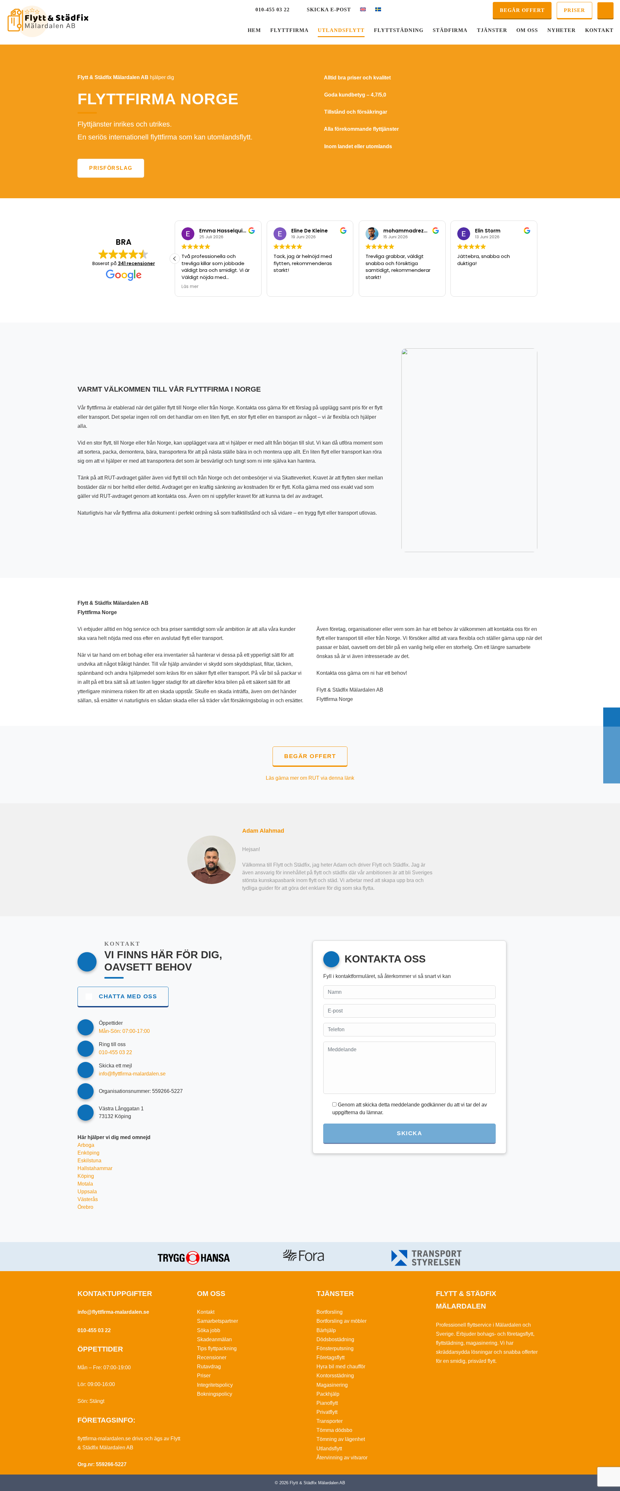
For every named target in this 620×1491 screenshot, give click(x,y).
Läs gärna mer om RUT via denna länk (310, 778)
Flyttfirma (289, 30)
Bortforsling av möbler (341, 1321)
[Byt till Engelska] (363, 10)
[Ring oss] (611, 736)
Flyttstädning (398, 30)
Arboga (86, 1145)
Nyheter (561, 30)
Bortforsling (329, 1312)
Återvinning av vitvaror (341, 1457)
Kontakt (599, 30)
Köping (86, 1176)
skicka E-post (329, 9)
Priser (574, 10)
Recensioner (211, 1357)
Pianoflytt (327, 1403)
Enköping (88, 1153)
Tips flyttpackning (217, 1348)
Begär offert (310, 756)
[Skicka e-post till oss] (611, 755)
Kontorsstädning (335, 1375)
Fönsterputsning (335, 1348)
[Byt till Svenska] (378, 10)
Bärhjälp (326, 1330)
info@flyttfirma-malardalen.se (113, 1312)
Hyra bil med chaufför (340, 1366)
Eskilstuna (89, 1160)
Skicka (409, 1133)
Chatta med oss (128, 996)
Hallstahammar (95, 1168)
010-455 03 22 (272, 9)
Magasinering (332, 1385)
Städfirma (450, 30)
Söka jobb (208, 1330)
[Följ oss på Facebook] (611, 774)
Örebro (85, 1207)
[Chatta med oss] (605, 10)
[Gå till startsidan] (47, 21)
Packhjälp (327, 1394)
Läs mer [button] (190, 287)
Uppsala (87, 1191)
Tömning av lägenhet (340, 1439)
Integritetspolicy (215, 1385)
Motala (85, 1184)
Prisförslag (110, 168)
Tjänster (492, 30)
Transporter (329, 1421)
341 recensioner (136, 263)
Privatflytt (326, 1412)
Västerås (88, 1199)
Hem (254, 30)
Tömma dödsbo (334, 1430)
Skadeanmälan (214, 1339)
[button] (175, 258)
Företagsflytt (330, 1357)
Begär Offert (522, 10)
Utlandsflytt (341, 30)
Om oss (527, 30)
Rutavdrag (209, 1366)
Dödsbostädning (335, 1339)
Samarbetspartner (217, 1321)
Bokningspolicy (214, 1394)
